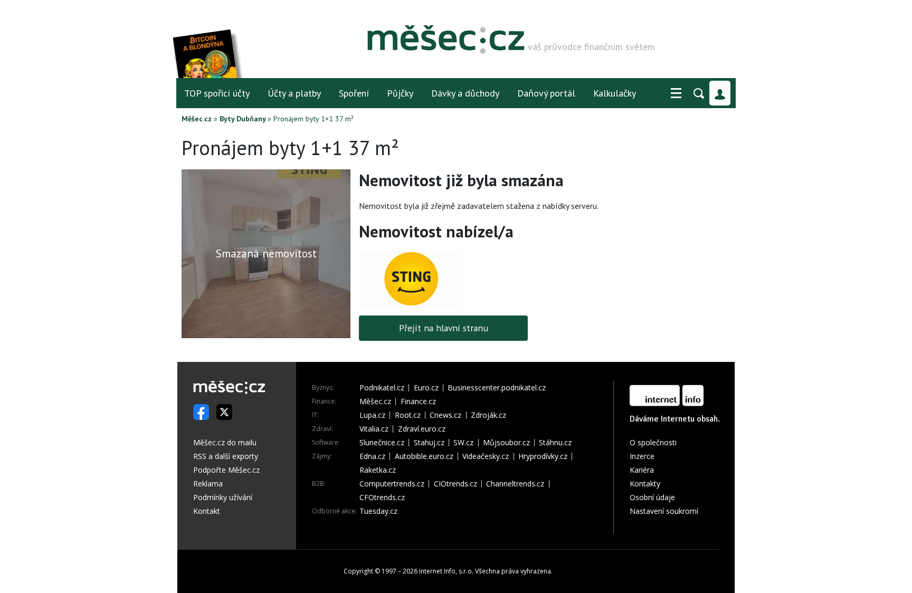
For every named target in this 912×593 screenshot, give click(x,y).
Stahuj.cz (429, 442)
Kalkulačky (614, 93)
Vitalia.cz (373, 429)
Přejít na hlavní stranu (443, 328)
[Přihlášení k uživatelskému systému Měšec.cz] (719, 93)
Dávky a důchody (465, 93)
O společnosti (653, 442)
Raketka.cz (377, 470)
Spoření (354, 93)
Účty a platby (294, 93)
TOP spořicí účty (217, 93)
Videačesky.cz (485, 456)
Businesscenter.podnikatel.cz (497, 387)
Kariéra (642, 470)
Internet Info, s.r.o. (446, 571)
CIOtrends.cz (455, 483)
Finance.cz (418, 401)
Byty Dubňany (242, 118)
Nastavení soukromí (664, 511)
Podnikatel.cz (381, 387)
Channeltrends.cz (515, 483)
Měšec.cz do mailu (224, 442)
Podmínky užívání (222, 497)
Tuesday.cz (378, 511)
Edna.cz (372, 456)
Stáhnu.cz (555, 442)
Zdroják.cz (488, 415)
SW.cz (463, 442)
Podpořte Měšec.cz (226, 470)
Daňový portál (546, 93)
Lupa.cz (372, 415)
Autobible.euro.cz (424, 456)
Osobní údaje (652, 497)
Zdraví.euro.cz (421, 429)
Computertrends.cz (391, 483)
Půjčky (400, 93)
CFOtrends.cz (382, 497)
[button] (676, 93)
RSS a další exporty (225, 456)
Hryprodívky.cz (542, 456)
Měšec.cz (197, 118)
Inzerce (642, 456)
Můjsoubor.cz (506, 442)
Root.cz (408, 415)
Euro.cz (426, 387)
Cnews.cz (445, 415)
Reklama (208, 484)
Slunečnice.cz (381, 442)
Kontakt (206, 511)
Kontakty (645, 484)
